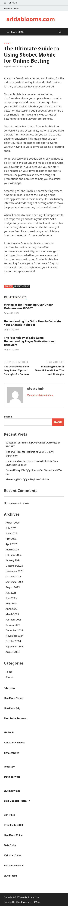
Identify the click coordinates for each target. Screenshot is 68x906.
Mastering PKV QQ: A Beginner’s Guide (27, 479)
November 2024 (14, 635)
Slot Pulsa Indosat (15, 718)
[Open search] (60, 32)
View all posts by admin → (40, 394)
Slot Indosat (11, 752)
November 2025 (14, 570)
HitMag (35, 902)
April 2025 (11, 608)
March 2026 (12, 549)
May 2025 (11, 603)
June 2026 (11, 533)
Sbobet (7, 43)
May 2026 (11, 538)
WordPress (21, 902)
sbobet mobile (21, 286)
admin (29, 66)
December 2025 (14, 565)
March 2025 (12, 614)
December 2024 (14, 630)
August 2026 (13, 522)
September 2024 (15, 646)
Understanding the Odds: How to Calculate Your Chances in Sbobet (32, 323)
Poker (9, 671)
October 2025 (13, 576)
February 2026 (14, 554)
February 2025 (14, 619)
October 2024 (13, 641)
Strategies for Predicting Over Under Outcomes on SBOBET (28, 306)
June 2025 (11, 597)
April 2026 (11, 544)
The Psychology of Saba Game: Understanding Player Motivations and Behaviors (30, 341)
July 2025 (11, 592)
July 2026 (11, 527)
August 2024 (13, 651)
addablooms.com (30, 19)
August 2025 (13, 587)
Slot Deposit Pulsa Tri (17, 801)
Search (8, 416)
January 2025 (13, 624)
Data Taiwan (12, 776)
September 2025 (15, 581)
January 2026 (13, 560)
